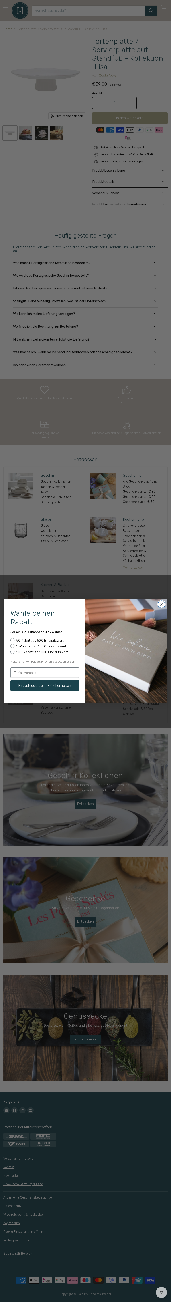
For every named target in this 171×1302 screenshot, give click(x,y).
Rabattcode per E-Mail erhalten (44, 685)
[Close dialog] (161, 604)
